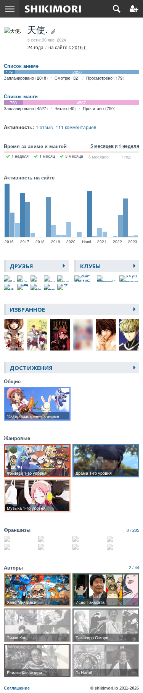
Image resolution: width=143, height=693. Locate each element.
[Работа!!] (20, 547)
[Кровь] (54, 547)
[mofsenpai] (36, 287)
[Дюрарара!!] (54, 539)
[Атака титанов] (123, 539)
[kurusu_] (63, 278)
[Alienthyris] (49, 278)
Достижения (31, 367)
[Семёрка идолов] (123, 547)
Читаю (64, 108)
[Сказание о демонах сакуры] (88, 539)
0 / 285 (133, 530)
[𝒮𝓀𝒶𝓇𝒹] (36, 278)
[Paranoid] (49, 287)
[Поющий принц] (88, 547)
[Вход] (134, 9)
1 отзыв (44, 127)
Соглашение (17, 688)
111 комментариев (76, 127)
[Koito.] (9, 278)
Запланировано (25, 78)
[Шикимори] (53, 9)
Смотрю (66, 78)
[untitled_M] (9, 287)
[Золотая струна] (20, 539)
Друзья (21, 266)
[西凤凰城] (23, 287)
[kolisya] (23, 278)
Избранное (27, 309)
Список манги (21, 96)
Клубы (90, 266)
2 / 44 (134, 567)
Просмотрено (104, 78)
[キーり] (63, 287)
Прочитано (98, 108)
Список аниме (21, 65)
